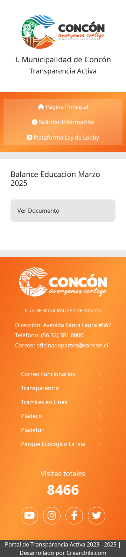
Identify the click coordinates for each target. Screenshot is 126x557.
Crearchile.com (86, 553)
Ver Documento (38, 210)
